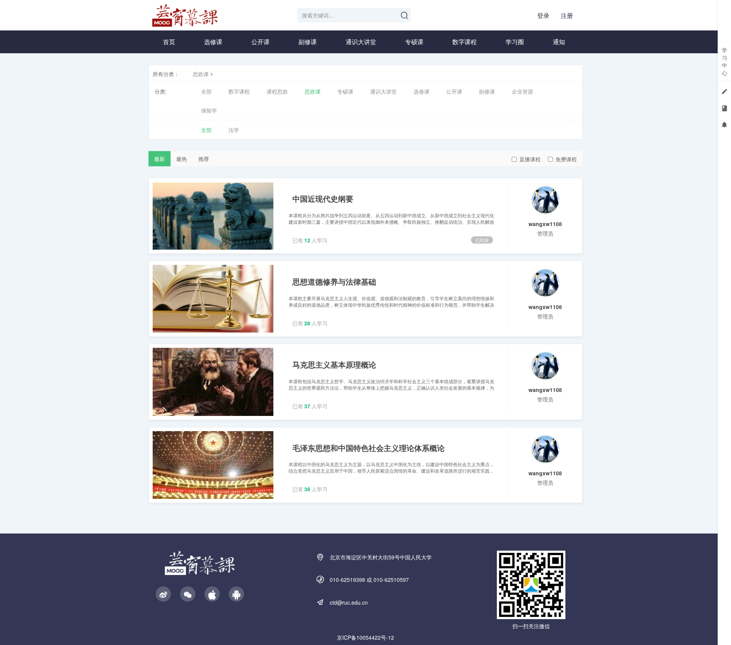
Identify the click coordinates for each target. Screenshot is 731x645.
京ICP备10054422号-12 (365, 637)
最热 (181, 158)
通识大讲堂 (361, 41)
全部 (206, 91)
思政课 (201, 74)
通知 (559, 41)
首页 (169, 41)
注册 (567, 15)
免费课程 (566, 159)
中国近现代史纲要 (322, 198)
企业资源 (522, 91)
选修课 (213, 41)
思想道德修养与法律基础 (334, 281)
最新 (159, 158)
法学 (233, 130)
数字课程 (464, 41)
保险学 (209, 110)
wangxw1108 (545, 224)
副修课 (307, 41)
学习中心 (724, 61)
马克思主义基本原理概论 (334, 364)
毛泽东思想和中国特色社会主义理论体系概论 (368, 447)
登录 (543, 15)
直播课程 (530, 159)
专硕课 (414, 41)
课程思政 (277, 91)
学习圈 (515, 41)
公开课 (260, 41)
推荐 (203, 158)
